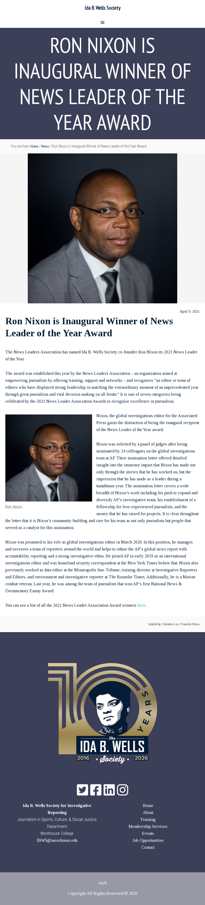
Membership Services (148, 826)
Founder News (190, 624)
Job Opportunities (148, 840)
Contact (148, 847)
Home (148, 805)
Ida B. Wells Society (103, 7)
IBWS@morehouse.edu (57, 840)
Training (148, 819)
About (148, 812)
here (141, 605)
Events (148, 833)
